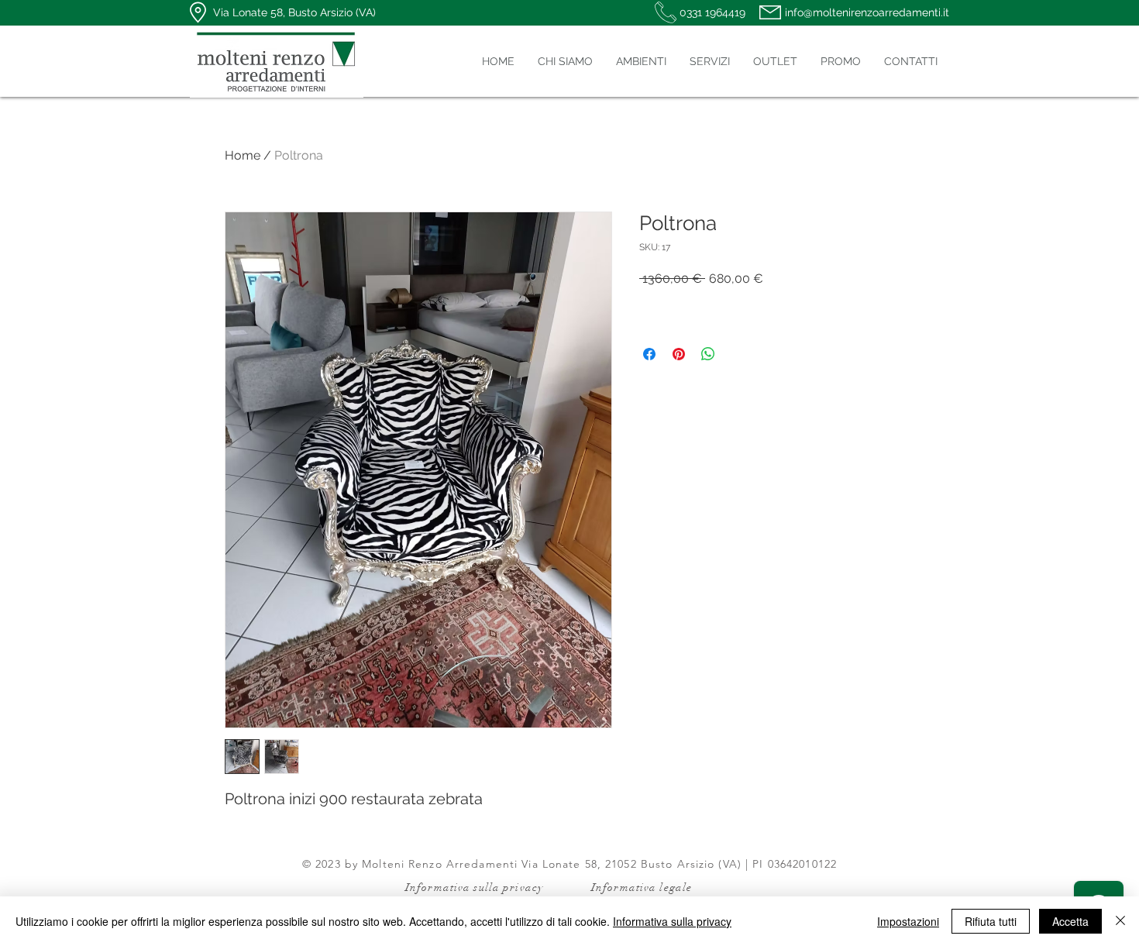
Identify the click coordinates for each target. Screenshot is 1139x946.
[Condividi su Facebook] (649, 354)
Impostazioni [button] (908, 921)
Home (242, 155)
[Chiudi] (1120, 921)
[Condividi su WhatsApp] (708, 354)
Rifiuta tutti (991, 921)
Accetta (1070, 921)
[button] (641, 61)
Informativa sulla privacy (672, 921)
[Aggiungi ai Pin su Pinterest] (678, 354)
